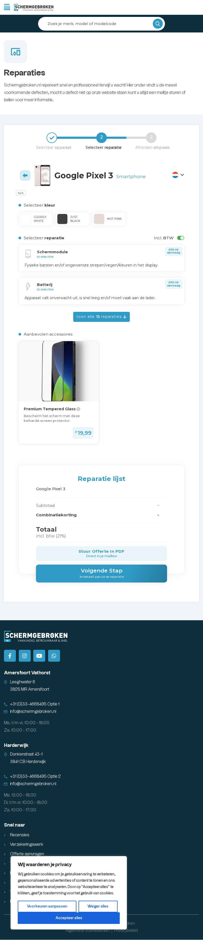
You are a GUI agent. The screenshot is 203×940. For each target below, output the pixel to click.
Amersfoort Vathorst (27, 673)
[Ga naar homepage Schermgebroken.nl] (34, 7)
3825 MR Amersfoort (29, 689)
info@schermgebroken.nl (33, 712)
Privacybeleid (126, 931)
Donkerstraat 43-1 (26, 754)
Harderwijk (16, 745)
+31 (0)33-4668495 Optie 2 (35, 777)
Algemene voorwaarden (87, 931)
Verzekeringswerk (26, 845)
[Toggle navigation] (7, 7)
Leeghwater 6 (22, 682)
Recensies (19, 835)
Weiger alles (97, 906)
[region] (69, 892)
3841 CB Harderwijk (28, 762)
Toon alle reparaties (99, 316)
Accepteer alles (69, 918)
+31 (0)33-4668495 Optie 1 (34, 704)
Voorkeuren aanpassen (47, 906)
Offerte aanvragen (27, 854)
